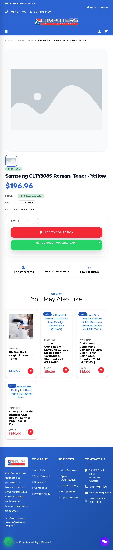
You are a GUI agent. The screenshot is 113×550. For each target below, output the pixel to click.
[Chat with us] (104, 541)
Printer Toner (25, 40)
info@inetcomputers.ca (22, 3)
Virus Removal (69, 470)
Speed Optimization (68, 477)
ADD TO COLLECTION (58, 232)
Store (8, 40)
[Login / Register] (99, 32)
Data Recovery (69, 485)
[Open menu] (6, 32)
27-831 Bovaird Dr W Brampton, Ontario (97, 476)
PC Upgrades (68, 491)
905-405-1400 (18, 11)
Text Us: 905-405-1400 (97, 500)
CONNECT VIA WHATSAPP (59, 243)
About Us (92, 7)
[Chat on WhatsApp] (8, 541)
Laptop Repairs (69, 497)
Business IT (40, 482)
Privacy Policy (42, 494)
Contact (103, 7)
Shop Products (42, 476)
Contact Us (40, 488)
